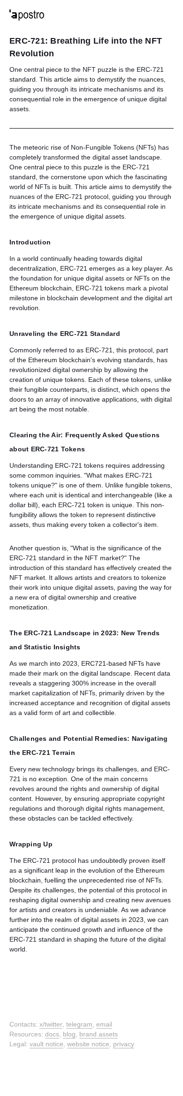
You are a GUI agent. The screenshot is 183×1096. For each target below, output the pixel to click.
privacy (123, 1044)
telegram (79, 1024)
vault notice (46, 1044)
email (104, 1024)
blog (69, 1034)
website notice (88, 1044)
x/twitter (50, 1024)
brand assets (98, 1034)
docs (52, 1034)
